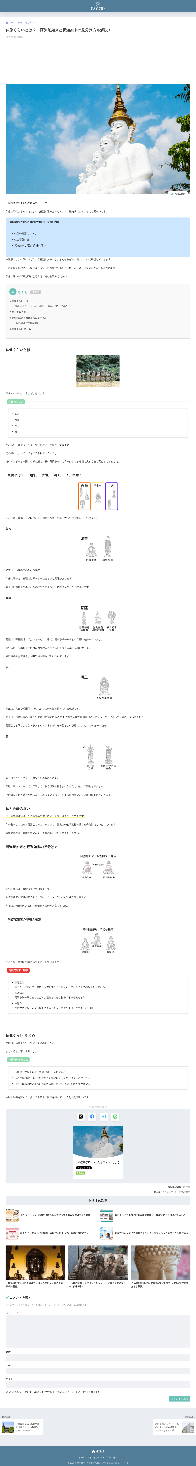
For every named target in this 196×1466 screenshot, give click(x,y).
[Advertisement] (98, 61)
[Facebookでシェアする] (92, 1117)
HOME (99, 1451)
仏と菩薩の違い (20, 312)
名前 (8, 1352)
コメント (12, 1313)
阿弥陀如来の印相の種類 (26, 322)
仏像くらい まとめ (21, 329)
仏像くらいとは (20, 301)
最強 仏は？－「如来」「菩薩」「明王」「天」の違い (41, 305)
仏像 (109, 1457)
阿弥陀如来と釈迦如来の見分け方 (29, 317)
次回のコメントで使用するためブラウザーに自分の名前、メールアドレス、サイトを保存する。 (55, 1391)
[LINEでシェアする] (115, 1117)
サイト (9, 1379)
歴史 (188, 1192)
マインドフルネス (95, 1457)
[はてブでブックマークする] (104, 1117)
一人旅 (179, 1192)
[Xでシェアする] (81, 1117)
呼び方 (186, 1187)
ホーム (81, 1457)
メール (9, 1365)
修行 (115, 1457)
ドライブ (168, 1192)
